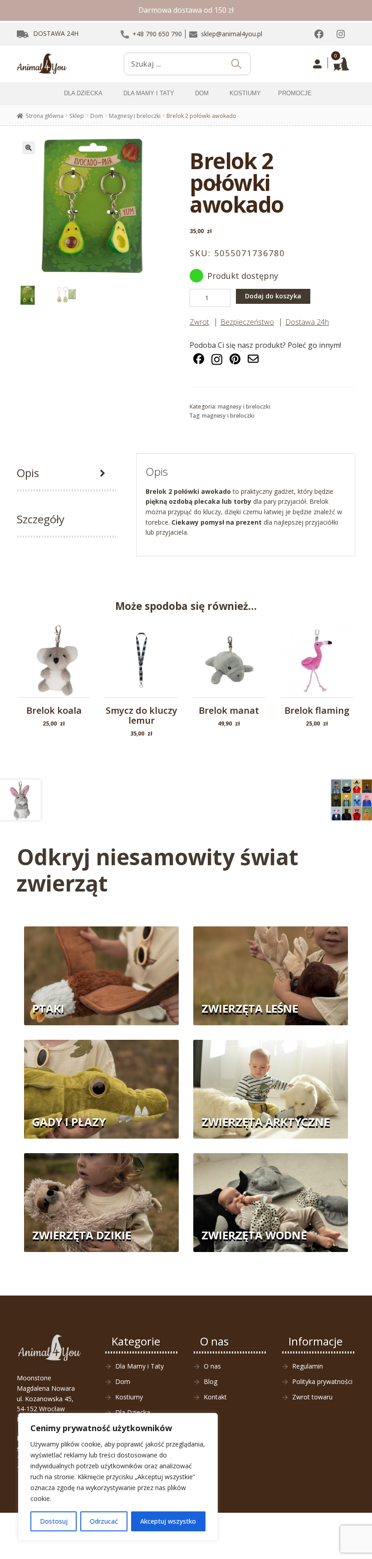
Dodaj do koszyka (273, 296)
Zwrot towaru (312, 1397)
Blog (210, 1381)
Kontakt (215, 1397)
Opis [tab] (28, 472)
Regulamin (307, 1366)
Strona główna (45, 116)
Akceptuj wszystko (168, 1521)
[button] (28, 147)
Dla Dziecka (132, 1412)
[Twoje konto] (317, 64)
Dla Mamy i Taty (139, 1366)
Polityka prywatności (322, 1381)
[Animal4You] (42, 64)
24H (55, 33)
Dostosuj (54, 1521)
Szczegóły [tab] (40, 519)
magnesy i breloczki (228, 415)
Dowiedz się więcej (229, 663)
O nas (212, 1366)
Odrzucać (104, 1521)
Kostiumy (129, 1397)
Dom (96, 116)
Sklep (76, 116)
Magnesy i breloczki (135, 116)
